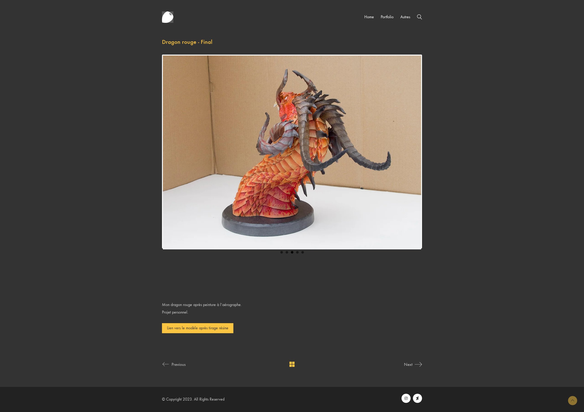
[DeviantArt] (417, 398)
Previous (156, 151)
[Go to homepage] (167, 17)
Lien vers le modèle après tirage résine (197, 328)
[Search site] (419, 17)
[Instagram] (406, 398)
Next (428, 151)
